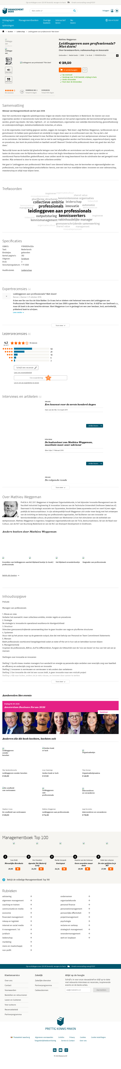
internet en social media (13, 925)
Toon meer (59, 325)
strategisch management (71, 929)
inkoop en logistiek (10, 921)
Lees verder (17, 312)
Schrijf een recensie (24, 367)
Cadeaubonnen (41, 990)
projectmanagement (69, 917)
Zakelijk (39, 975)
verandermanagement (70, 934)
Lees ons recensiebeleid (23, 373)
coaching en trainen (11, 905)
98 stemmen (9, 93)
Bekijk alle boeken (9, 575)
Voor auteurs (10, 1005)
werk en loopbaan (68, 938)
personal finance (67, 905)
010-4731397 (114, 20)
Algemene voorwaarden (44, 1037)
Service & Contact (68, 1041)
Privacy (72, 1037)
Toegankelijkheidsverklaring (45, 1041)
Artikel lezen (93, 426)
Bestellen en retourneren (16, 995)
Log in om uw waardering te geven (26, 383)
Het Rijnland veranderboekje (68, 562)
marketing (6, 942)
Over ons (8, 980)
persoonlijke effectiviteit (70, 913)
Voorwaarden (10, 990)
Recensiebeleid (11, 1010)
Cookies (83, 1037)
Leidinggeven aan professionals (55, 812)
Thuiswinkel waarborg (21, 1037)
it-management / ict (11, 929)
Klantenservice (12, 975)
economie (6, 913)
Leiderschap (21, 31)
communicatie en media (13, 909)
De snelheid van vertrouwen (14, 812)
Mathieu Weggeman (67, 39)
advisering (6, 896)
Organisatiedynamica (91, 773)
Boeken (10, 31)
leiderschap (7, 938)
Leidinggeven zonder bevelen (14, 773)
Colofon (61, 1037)
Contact (8, 985)
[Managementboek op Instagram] (66, 1050)
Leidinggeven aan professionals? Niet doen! (43, 31)
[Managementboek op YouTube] (60, 1050)
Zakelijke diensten (43, 980)
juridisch (6, 934)
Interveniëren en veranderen (94, 812)
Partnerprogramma (13, 1014)
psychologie (65, 921)
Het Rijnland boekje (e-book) (41, 562)
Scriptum (25, 259)
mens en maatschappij (12, 946)
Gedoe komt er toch (50, 773)
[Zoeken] (75, 10)
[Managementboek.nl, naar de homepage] (13, 13)
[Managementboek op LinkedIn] (54, 1050)
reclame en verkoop (69, 925)
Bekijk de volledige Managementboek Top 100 (28, 879)
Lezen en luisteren (13, 1000)
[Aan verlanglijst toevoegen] (84, 70)
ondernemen (66, 896)
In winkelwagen (70, 70)
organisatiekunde (68, 900)
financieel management (12, 917)
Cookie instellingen (98, 1037)
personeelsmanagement (71, 909)
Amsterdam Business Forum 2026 (24, 707)
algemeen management (13, 900)
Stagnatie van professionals (94, 562)
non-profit (6, 950)
